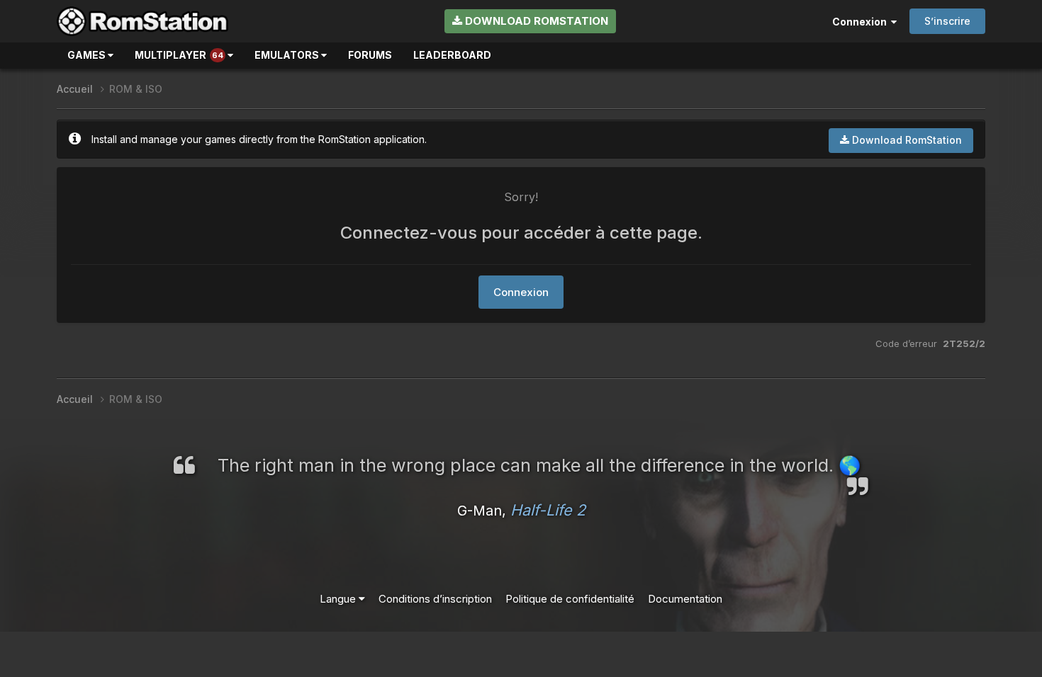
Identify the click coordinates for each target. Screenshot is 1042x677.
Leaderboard (452, 55)
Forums (370, 55)
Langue (339, 598)
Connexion (861, 22)
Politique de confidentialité (569, 598)
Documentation (685, 598)
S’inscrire (947, 21)
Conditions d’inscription (435, 598)
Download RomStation (535, 21)
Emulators (287, 55)
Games (87, 55)
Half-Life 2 (548, 510)
